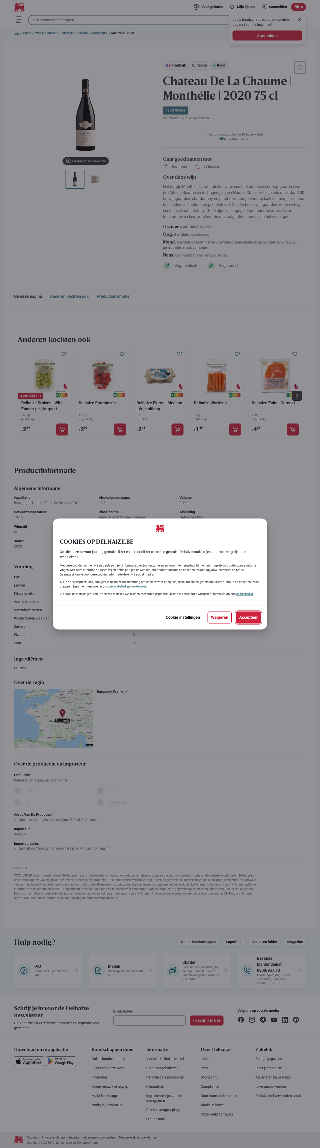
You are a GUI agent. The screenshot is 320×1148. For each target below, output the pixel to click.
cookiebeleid (139, 586)
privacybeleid (117, 586)
